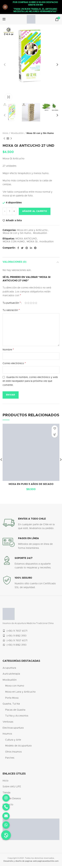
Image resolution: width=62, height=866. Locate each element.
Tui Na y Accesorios (16, 716)
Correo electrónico (14, 363)
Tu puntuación (12, 302)
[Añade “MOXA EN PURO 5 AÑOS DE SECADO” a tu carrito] (55, 435)
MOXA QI (32, 241)
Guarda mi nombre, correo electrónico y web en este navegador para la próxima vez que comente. (30, 381)
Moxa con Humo (14, 686)
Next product (11, 138)
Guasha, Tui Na (11, 704)
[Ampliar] (8, 97)
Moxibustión (17, 133)
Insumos (7, 734)
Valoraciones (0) (14, 262)
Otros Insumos (13, 752)
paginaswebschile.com (48, 861)
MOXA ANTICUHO (26, 239)
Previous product (4, 138)
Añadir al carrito (34, 211)
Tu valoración (11, 310)
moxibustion (46, 241)
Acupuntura (9, 668)
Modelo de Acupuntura (18, 746)
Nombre (8, 349)
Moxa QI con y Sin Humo (40, 133)
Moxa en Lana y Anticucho (32, 230)
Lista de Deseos (12, 798)
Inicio (5, 133)
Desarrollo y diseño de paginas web (20, 861)
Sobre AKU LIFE (12, 786)
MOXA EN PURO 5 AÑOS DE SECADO (31, 484)
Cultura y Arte (13, 740)
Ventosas (8, 722)
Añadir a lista (14, 220)
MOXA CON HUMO (14, 241)
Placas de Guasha (15, 710)
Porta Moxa (11, 698)
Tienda (6, 793)
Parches (9, 758)
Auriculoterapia (11, 674)
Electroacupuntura (13, 728)
